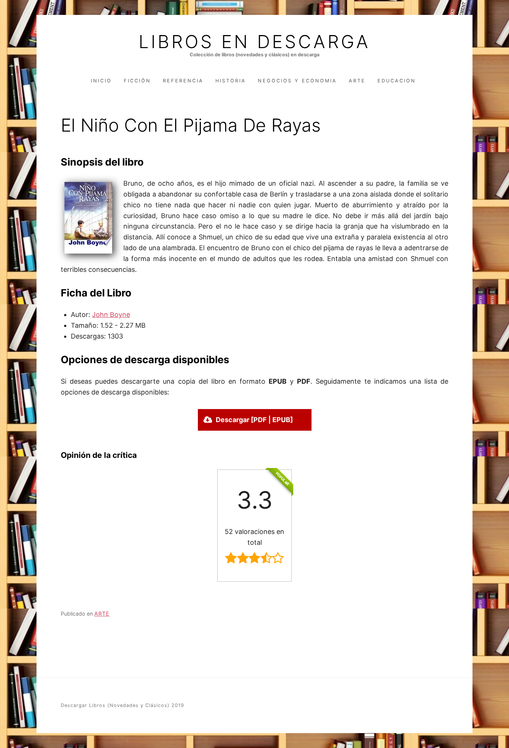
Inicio (101, 81)
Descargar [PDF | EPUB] (254, 420)
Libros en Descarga (254, 42)
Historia (230, 81)
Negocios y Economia (297, 81)
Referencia (183, 81)
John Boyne (111, 314)
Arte (357, 81)
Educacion (396, 81)
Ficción (137, 81)
